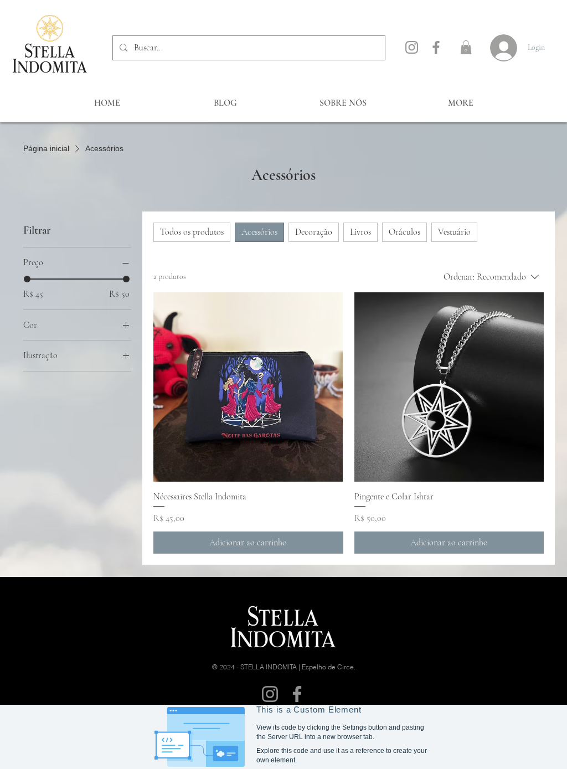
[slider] (27, 279)
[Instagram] (411, 47)
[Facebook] (436, 47)
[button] (466, 47)
